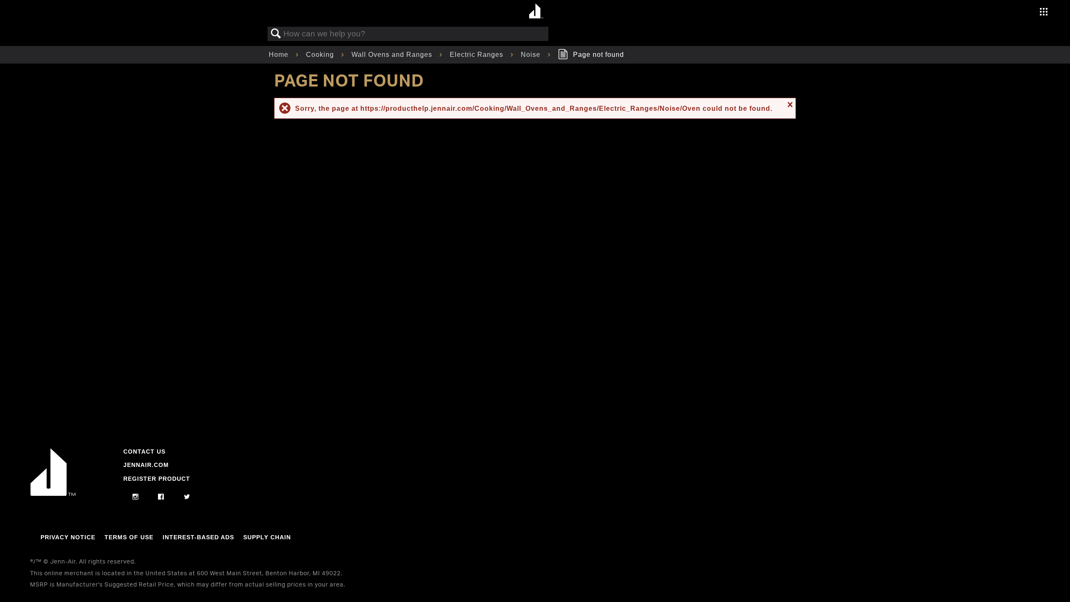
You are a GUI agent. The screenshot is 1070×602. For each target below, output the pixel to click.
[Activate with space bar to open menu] (1043, 13)
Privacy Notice (68, 537)
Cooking (321, 54)
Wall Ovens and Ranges (393, 54)
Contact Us (144, 451)
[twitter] (187, 497)
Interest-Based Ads (198, 537)
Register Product (156, 478)
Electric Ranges (477, 54)
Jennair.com (146, 465)
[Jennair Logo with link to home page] (53, 493)
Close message (789, 104)
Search (276, 34)
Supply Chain (267, 537)
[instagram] (135, 497)
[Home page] (536, 11)
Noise (532, 54)
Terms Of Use (128, 537)
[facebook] (161, 497)
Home (279, 54)
